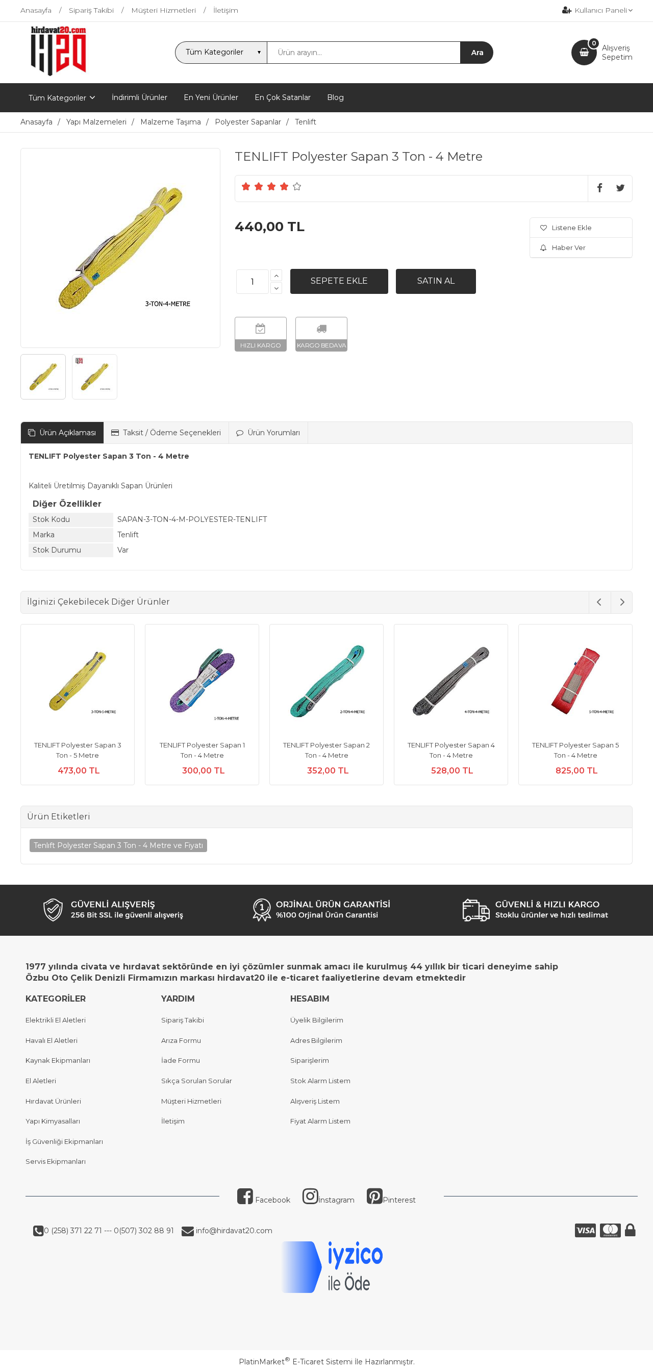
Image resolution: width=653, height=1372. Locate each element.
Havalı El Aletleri (52, 1040)
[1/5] (246, 186)
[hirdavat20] (58, 74)
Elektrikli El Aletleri (56, 1020)
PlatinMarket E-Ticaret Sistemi (296, 1361)
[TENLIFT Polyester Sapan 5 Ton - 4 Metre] (575, 682)
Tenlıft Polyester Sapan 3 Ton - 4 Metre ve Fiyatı (118, 845)
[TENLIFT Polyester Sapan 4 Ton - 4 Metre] (451, 682)
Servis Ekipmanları (56, 1161)
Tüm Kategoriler (57, 98)
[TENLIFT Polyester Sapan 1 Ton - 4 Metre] (202, 682)
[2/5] (252, 186)
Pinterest (399, 1200)
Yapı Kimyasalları (53, 1121)
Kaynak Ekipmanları (58, 1060)
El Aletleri (41, 1081)
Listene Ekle (572, 227)
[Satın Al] (436, 281)
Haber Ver (569, 247)
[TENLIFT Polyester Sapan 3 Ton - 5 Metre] (78, 682)
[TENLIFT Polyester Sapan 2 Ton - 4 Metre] (326, 682)
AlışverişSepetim (617, 52)
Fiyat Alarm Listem (320, 1121)
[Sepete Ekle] (339, 281)
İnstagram (336, 1200)
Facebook (271, 1200)
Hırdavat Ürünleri (53, 1101)
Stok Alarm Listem (320, 1081)
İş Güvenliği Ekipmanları (64, 1141)
